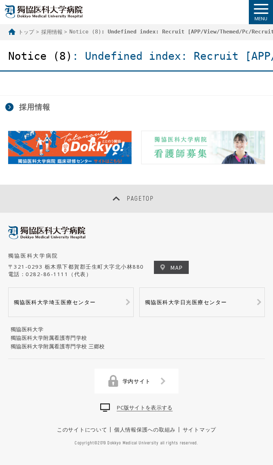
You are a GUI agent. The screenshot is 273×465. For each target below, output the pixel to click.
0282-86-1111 (47, 274)
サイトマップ (199, 429)
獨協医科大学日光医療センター (186, 302)
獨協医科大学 (27, 329)
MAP (176, 267)
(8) (85, 31)
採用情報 (52, 31)
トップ (26, 31)
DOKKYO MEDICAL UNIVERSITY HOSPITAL (43, 12)
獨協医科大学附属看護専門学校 (49, 337)
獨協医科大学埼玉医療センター (55, 302)
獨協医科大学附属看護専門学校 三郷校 (58, 346)
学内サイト (137, 381)
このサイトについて (82, 429)
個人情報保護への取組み (145, 429)
